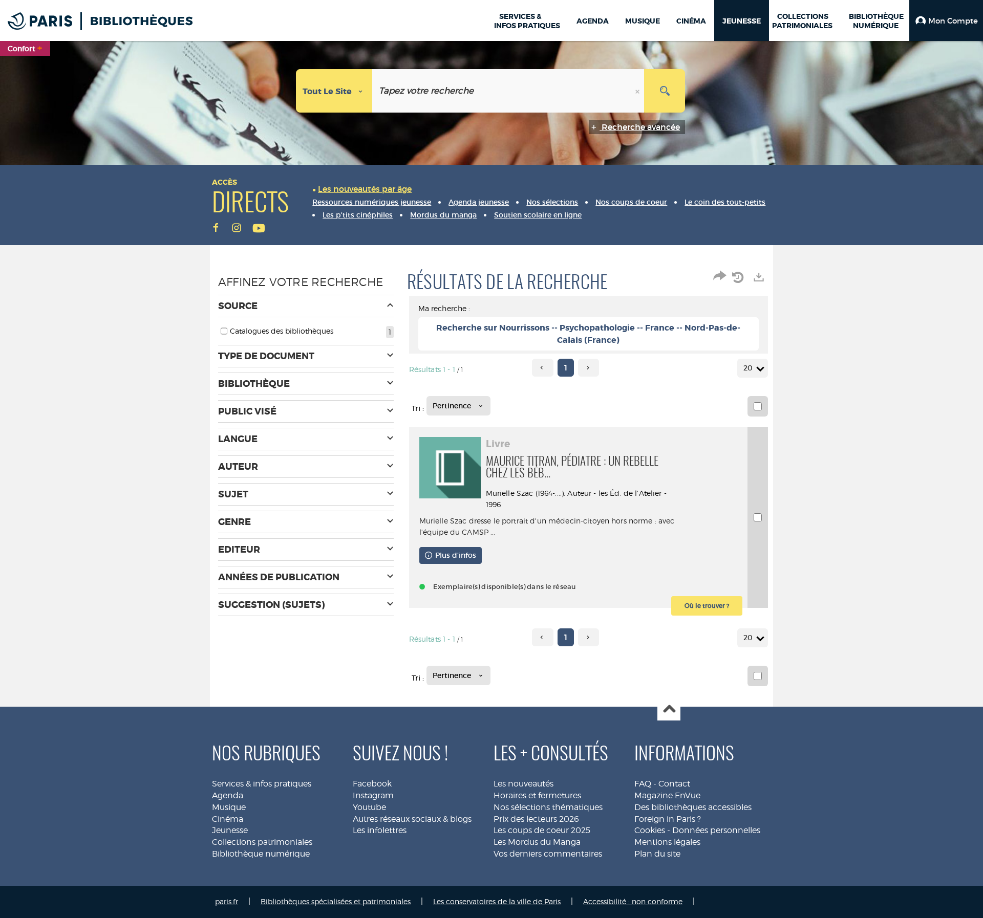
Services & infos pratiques (261, 784)
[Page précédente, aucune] (542, 368)
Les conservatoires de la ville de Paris (497, 901)
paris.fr (226, 901)
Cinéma (227, 819)
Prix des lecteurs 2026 (536, 819)
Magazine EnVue (667, 795)
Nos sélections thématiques (548, 807)
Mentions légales (667, 842)
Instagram (373, 795)
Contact (674, 784)
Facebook (372, 784)
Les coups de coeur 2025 (542, 830)
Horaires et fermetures (537, 795)
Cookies (649, 830)
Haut (668, 709)
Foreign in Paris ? (667, 819)
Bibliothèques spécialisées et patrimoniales (336, 901)
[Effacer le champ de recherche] (638, 91)
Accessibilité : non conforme (632, 901)
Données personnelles (716, 830)
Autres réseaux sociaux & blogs (412, 819)
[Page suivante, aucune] (588, 368)
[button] (946, 20)
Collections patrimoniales (262, 842)
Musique (229, 807)
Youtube (369, 807)
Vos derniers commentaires (548, 854)
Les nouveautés (523, 784)
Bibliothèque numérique (261, 854)
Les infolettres (380, 830)
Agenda (227, 795)
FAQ (642, 784)
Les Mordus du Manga (537, 842)
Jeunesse (230, 830)
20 (748, 368)
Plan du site (657, 854)
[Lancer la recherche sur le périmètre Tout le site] (664, 91)
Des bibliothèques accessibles (693, 807)
